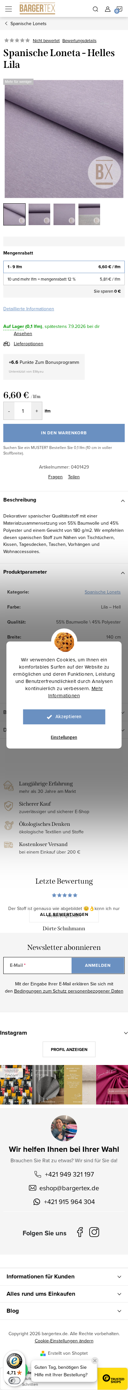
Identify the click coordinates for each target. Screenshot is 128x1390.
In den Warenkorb (64, 433)
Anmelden (98, 965)
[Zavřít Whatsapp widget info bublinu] (94, 1360)
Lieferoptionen (28, 343)
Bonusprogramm (62, 362)
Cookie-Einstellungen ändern (64, 1340)
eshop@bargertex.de (69, 1188)
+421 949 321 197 (69, 1174)
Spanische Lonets (103, 592)
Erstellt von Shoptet (68, 1353)
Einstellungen (64, 737)
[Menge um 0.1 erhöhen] (36, 411)
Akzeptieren (68, 716)
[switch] (14, 1380)
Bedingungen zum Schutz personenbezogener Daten (68, 991)
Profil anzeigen (69, 1049)
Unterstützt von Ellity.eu (26, 371)
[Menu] (8, 8)
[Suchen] (95, 8)
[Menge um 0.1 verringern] (9, 411)
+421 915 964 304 (69, 1201)
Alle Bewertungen (64, 914)
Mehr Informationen (75, 692)
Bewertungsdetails (79, 40)
